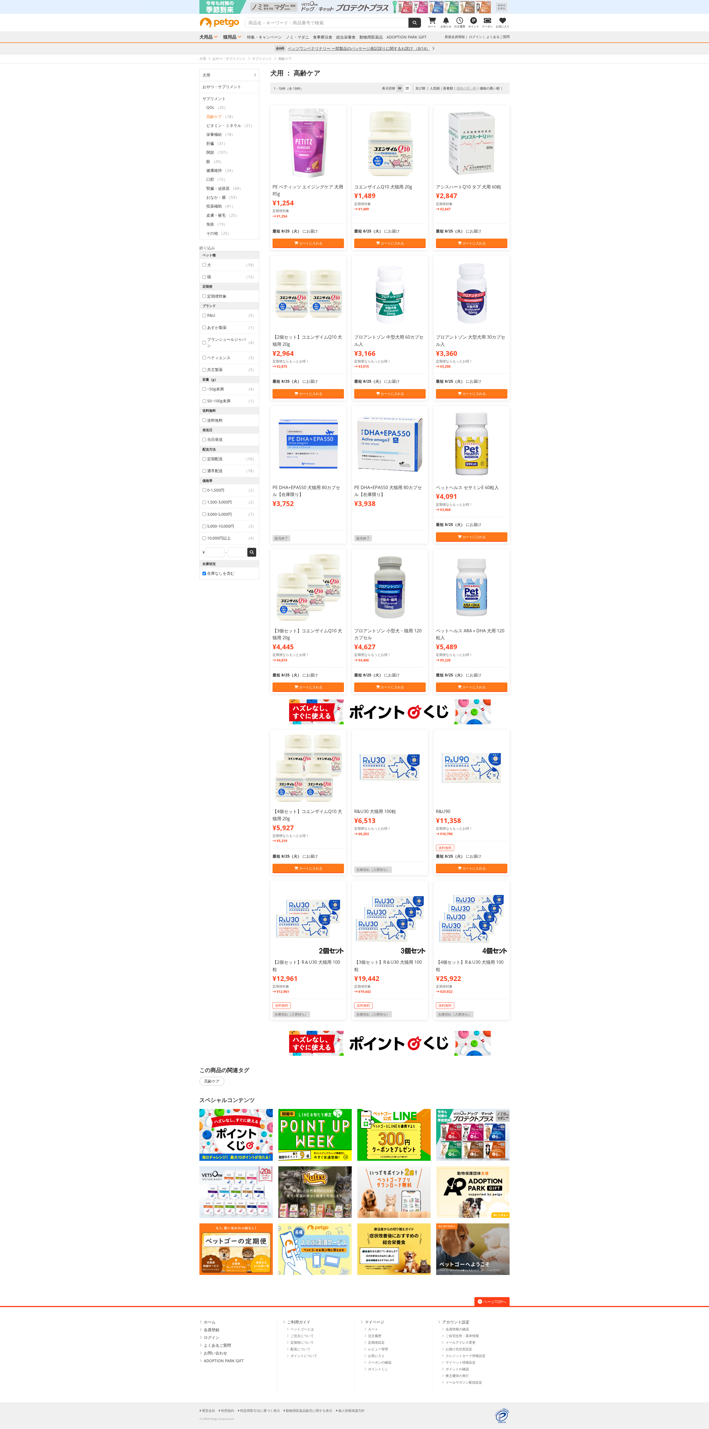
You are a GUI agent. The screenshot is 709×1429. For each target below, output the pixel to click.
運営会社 (208, 1410)
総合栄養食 (346, 37)
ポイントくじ (378, 1369)
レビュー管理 (378, 1349)
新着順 (448, 88)
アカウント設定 (455, 1322)
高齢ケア (212, 1081)
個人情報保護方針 (351, 1410)
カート (373, 1329)
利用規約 (227, 1410)
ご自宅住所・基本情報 (462, 1335)
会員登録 (211, 1329)
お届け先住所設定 (459, 1349)
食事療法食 (322, 37)
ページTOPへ (494, 1301)
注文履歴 (374, 1335)
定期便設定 (376, 1342)
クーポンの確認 (379, 1362)
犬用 (206, 75)
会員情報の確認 (457, 1329)
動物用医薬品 (371, 37)
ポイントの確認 (457, 1369)
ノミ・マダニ (297, 37)
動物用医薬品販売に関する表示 (309, 1410)
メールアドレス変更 (461, 1342)
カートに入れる (310, 243)
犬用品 (206, 37)
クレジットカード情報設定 (465, 1355)
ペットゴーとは (302, 1329)
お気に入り (376, 1355)
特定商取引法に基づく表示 (260, 1410)
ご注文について (302, 1335)
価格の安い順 (466, 88)
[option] (354, 7)
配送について (300, 1349)
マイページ (374, 1322)
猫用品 (230, 37)
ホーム (209, 1322)
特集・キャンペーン (264, 37)
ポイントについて (304, 1355)
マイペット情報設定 (461, 1362)
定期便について (302, 1342)
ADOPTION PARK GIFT (407, 37)
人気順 (435, 88)
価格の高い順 (490, 88)
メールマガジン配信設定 (464, 1382)
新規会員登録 (455, 36)
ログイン (475, 36)
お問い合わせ (215, 1353)
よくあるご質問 (498, 36)
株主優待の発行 (457, 1375)
